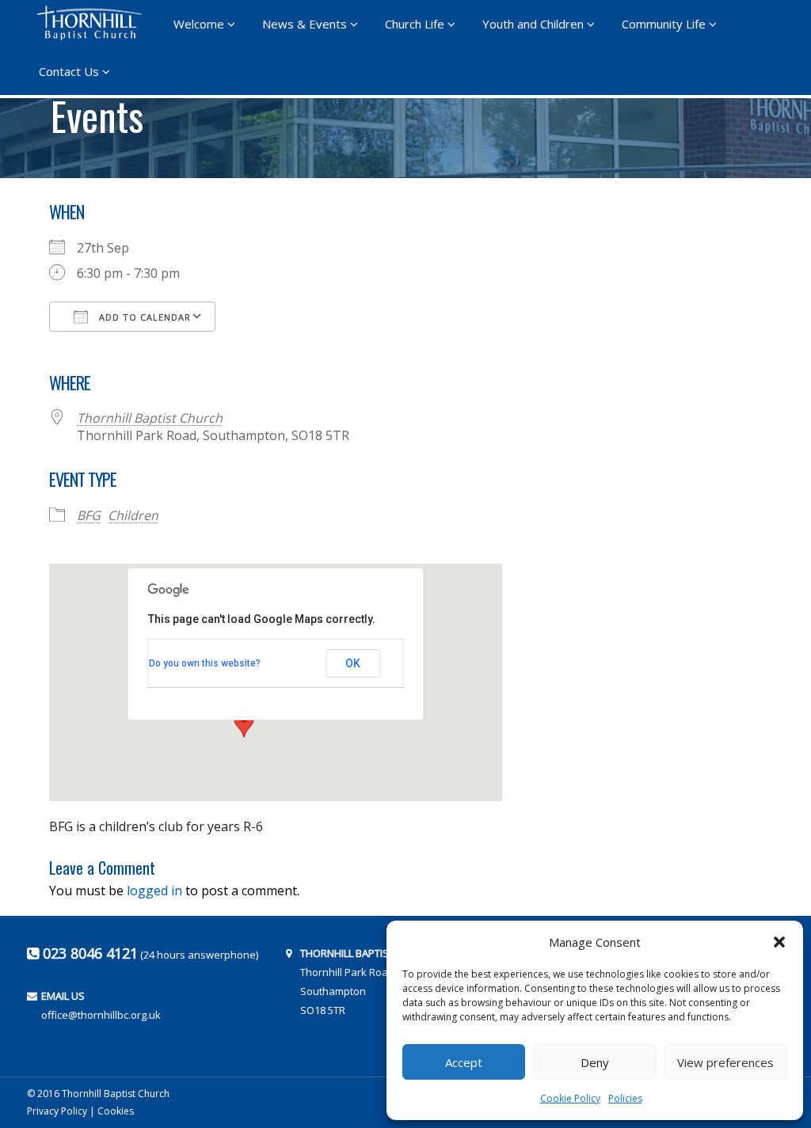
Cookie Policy (570, 1098)
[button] (779, 942)
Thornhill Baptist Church (150, 418)
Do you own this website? (205, 663)
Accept (463, 1062)
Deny (595, 1062)
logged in (154, 890)
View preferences (725, 1062)
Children (133, 515)
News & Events (304, 24)
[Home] (94, 23)
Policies (625, 1098)
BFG (89, 515)
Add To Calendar (143, 317)
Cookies (115, 1111)
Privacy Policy (57, 1111)
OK (352, 663)
